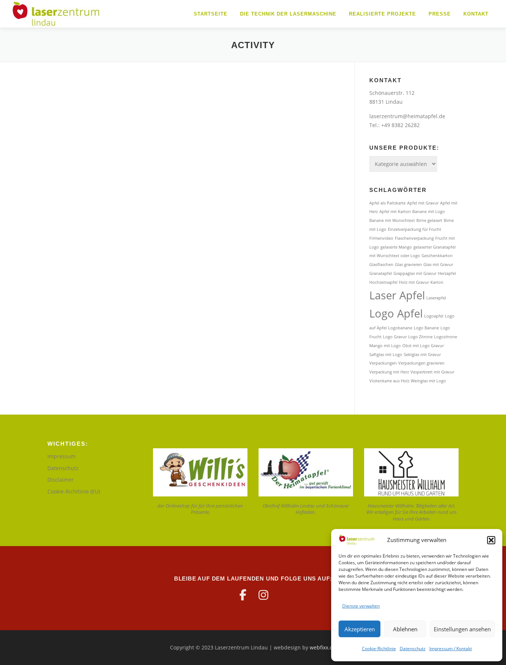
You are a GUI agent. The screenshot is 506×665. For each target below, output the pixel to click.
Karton (436, 282)
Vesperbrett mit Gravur (432, 372)
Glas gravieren (408, 264)
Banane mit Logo (428, 211)
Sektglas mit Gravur (422, 354)
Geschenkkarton (437, 255)
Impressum (61, 456)
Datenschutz (413, 648)
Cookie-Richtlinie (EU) (73, 491)
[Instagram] (263, 595)
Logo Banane (426, 327)
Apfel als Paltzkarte (387, 203)
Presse (440, 14)
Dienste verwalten (361, 606)
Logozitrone (445, 336)
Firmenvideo (381, 238)
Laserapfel (436, 297)
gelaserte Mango (396, 247)
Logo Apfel (396, 313)
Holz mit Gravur (414, 282)
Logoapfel (433, 316)
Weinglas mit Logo (428, 380)
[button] (491, 540)
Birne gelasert (429, 220)
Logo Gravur (395, 336)
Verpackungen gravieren (421, 363)
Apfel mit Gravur (423, 203)
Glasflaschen (381, 264)
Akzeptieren (359, 629)
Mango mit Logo (385, 345)
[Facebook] (242, 595)
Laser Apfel (397, 295)
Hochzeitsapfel (383, 282)
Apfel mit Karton (395, 211)
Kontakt (476, 14)
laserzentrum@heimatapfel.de (407, 116)
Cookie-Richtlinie (379, 648)
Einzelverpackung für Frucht (414, 229)
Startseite (210, 14)
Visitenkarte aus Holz (389, 380)
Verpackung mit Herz (389, 372)
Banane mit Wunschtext (392, 220)
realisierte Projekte (382, 14)
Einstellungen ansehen (462, 629)
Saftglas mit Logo (385, 354)
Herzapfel (447, 273)
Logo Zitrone (420, 336)
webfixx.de (323, 647)
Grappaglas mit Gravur (414, 273)
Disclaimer (60, 479)
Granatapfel (380, 273)
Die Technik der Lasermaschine (288, 14)
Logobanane (400, 327)
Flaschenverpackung (414, 238)
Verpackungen (383, 363)
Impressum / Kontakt (450, 648)
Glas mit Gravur (438, 264)
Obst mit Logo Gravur (423, 345)
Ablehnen (405, 629)
